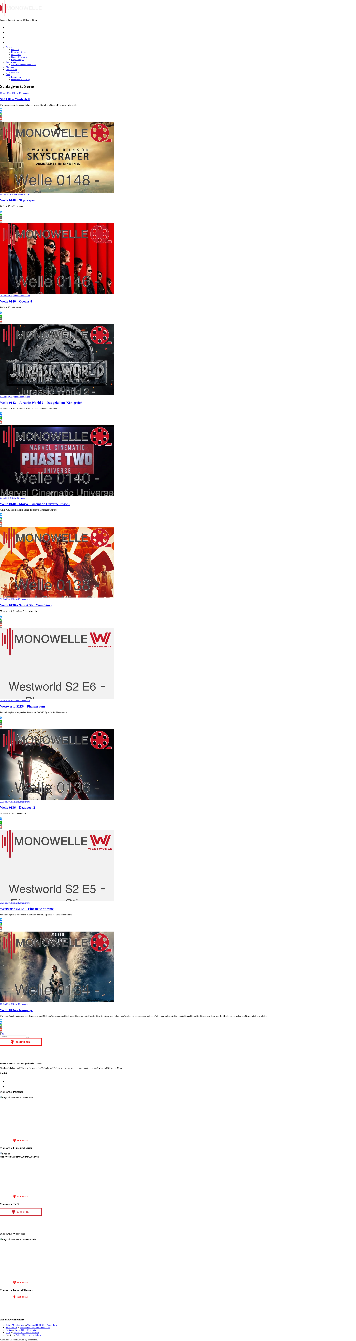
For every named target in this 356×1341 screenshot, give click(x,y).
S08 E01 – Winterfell (15, 99)
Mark (8, 1332)
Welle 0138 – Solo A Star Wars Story (26, 605)
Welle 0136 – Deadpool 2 (17, 807)
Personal (15, 49)
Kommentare (11, 62)
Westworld (16, 54)
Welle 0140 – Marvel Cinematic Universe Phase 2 (35, 504)
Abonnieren (11, 67)
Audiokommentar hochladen (23, 64)
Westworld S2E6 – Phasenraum (22, 706)
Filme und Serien (18, 52)
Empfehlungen (17, 59)
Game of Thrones (19, 57)
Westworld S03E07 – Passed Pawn (42, 1325)
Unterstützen (11, 69)
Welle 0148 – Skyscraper (17, 200)
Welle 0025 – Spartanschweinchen (35, 1327)
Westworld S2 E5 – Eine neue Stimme (27, 909)
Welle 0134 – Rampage (16, 1010)
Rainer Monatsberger (15, 1325)
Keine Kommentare (22, 93)
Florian (9, 1330)
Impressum (16, 77)
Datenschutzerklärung (20, 79)
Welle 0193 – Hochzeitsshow (26, 1332)
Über (8, 74)
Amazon (15, 72)
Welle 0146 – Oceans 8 (16, 301)
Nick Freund (11, 1327)
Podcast (9, 47)
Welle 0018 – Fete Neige (26, 1330)
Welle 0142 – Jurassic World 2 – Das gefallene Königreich (41, 402)
